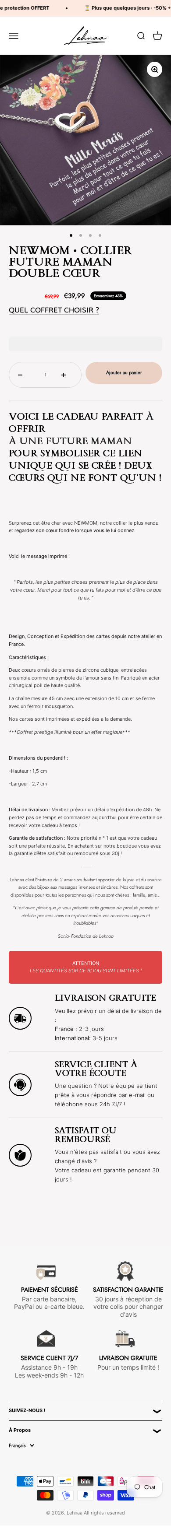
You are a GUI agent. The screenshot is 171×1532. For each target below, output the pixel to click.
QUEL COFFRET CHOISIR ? (54, 310)
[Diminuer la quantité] (23, 374)
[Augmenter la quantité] (67, 374)
